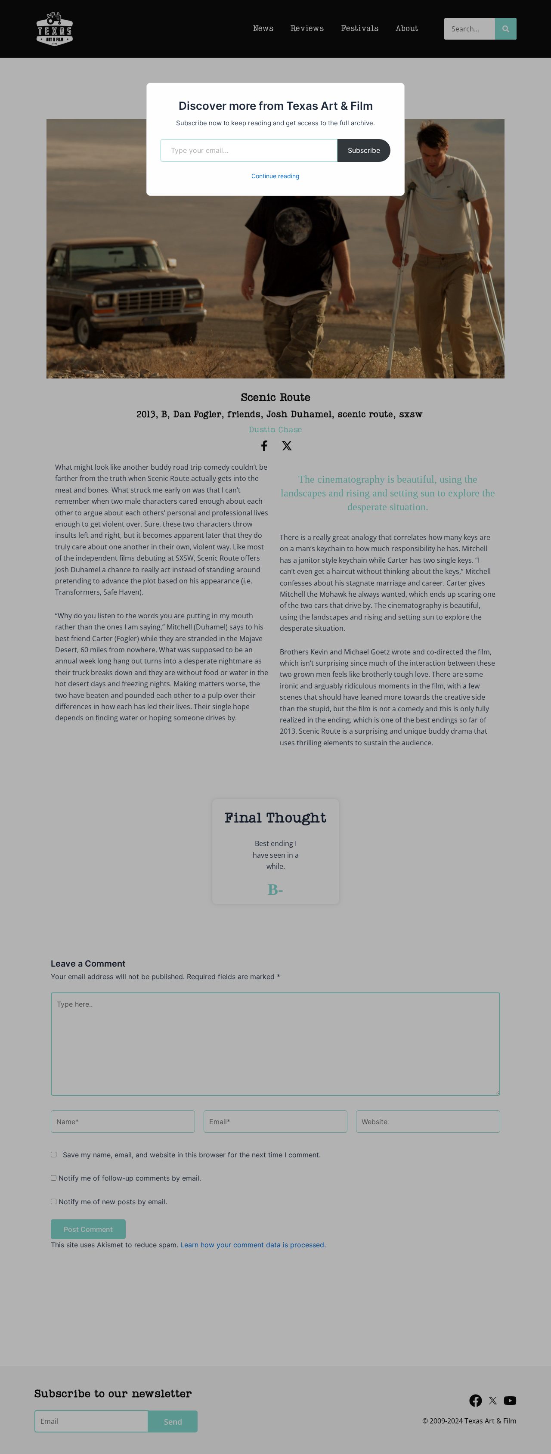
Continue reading (275, 176)
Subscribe (364, 150)
